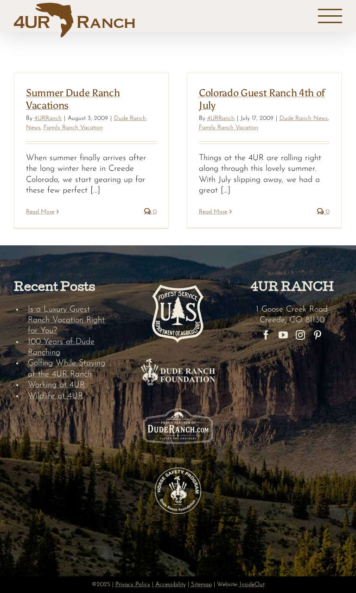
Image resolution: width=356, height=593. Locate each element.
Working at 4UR (56, 385)
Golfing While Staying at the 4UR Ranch (66, 368)
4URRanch (48, 118)
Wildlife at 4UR (55, 396)
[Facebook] (266, 335)
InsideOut (252, 584)
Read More (40, 212)
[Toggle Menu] (330, 16)
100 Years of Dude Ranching (61, 347)
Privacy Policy (132, 584)
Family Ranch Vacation (73, 128)
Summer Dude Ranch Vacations (73, 99)
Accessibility (170, 584)
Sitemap (201, 584)
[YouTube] (283, 335)
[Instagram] (300, 335)
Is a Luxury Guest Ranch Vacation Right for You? (66, 321)
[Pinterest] (317, 335)
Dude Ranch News (304, 118)
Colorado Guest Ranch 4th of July (262, 99)
